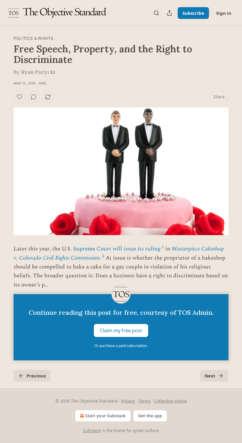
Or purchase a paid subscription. (121, 345)
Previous (36, 376)
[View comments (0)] (34, 97)
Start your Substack (105, 415)
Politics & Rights (33, 38)
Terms (144, 401)
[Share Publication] (169, 13)
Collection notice (170, 401)
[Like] (19, 97)
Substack (92, 430)
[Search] (156, 13)
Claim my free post (121, 330)
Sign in (223, 13)
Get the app (150, 415)
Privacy (128, 401)
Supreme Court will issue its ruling (117, 249)
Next (210, 376)
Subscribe (193, 13)
